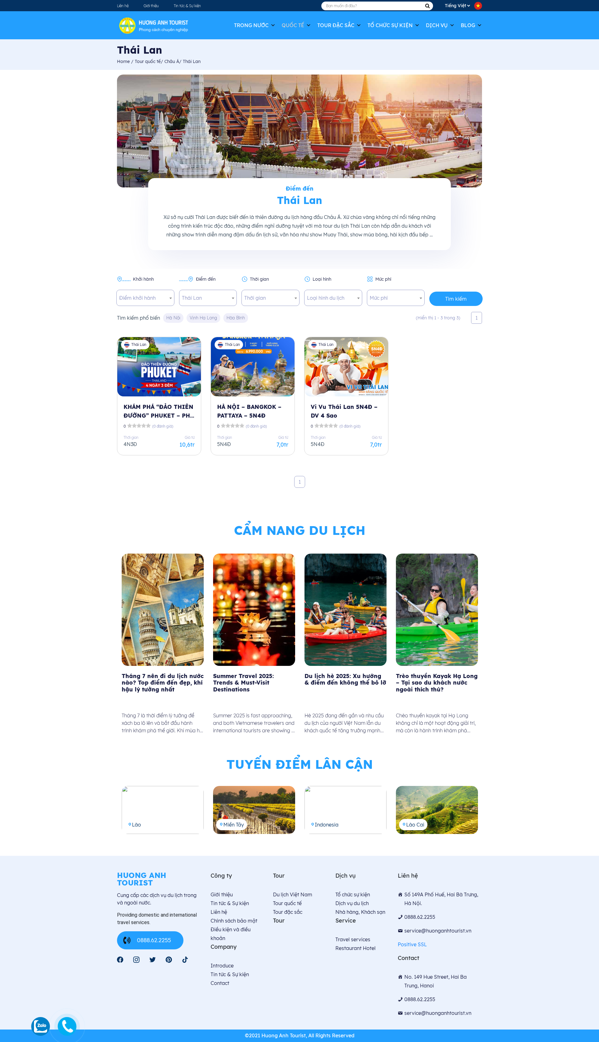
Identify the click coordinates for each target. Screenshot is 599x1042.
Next (487, 646)
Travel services (352, 939)
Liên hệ (123, 5)
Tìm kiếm (456, 299)
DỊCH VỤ (437, 25)
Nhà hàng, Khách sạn (360, 912)
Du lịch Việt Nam (292, 894)
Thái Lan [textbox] (192, 298)
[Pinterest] (169, 960)
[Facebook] (120, 960)
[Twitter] (152, 960)
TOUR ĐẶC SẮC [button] (335, 25)
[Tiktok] (185, 960)
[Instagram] (136, 960)
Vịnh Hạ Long (203, 318)
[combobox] (145, 298)
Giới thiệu (151, 5)
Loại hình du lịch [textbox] (325, 298)
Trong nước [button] (251, 25)
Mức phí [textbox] (379, 298)
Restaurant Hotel (355, 948)
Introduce (222, 965)
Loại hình (322, 279)
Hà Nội (173, 318)
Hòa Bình (235, 318)
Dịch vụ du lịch (352, 903)
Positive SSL (412, 944)
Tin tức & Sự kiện (187, 5)
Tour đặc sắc (287, 912)
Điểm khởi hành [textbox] (137, 298)
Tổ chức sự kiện (390, 25)
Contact (220, 983)
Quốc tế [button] (293, 25)
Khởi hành (143, 279)
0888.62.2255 (154, 940)
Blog (468, 25)
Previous (112, 646)
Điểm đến (206, 279)
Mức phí (383, 279)
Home (124, 61)
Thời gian (259, 279)
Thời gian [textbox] (255, 298)
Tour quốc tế (287, 903)
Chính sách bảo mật (234, 921)
